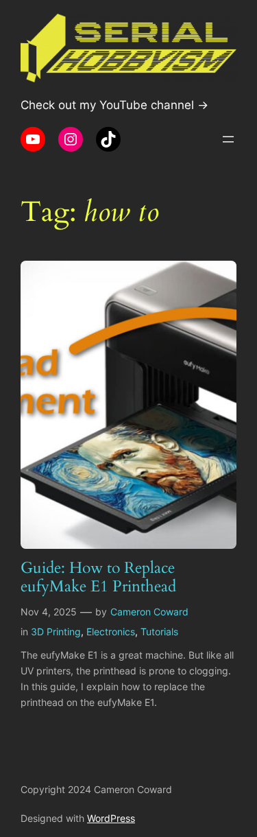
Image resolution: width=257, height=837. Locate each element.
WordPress (111, 818)
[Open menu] (228, 139)
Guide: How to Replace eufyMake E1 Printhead (98, 577)
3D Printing (56, 631)
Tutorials (159, 631)
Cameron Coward (149, 611)
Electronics (110, 631)
